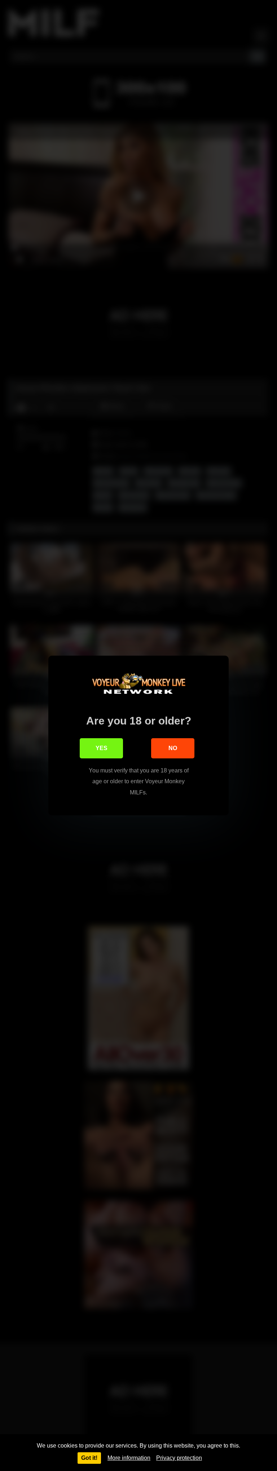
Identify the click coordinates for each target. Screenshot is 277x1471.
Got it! (89, 1458)
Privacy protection (179, 1458)
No (172, 748)
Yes (101, 748)
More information (128, 1458)
